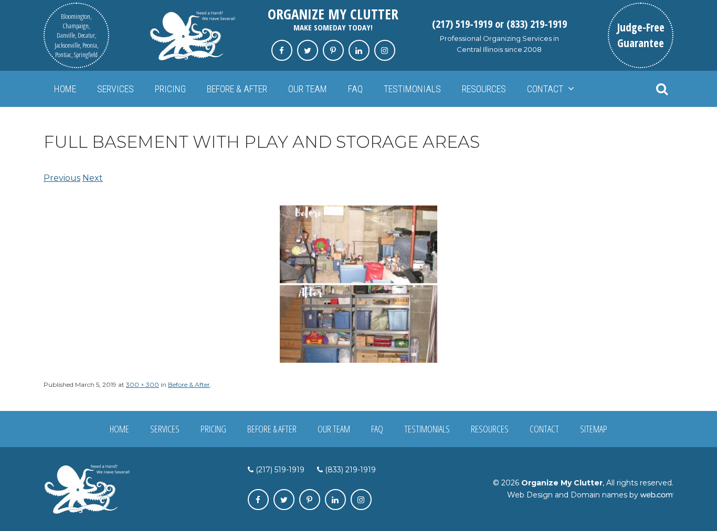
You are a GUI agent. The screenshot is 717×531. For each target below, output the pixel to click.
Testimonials (412, 88)
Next (92, 178)
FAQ (355, 88)
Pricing (170, 88)
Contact (545, 88)
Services (115, 88)
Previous (62, 178)
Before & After (237, 88)
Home (65, 88)
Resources (484, 88)
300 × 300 (142, 384)
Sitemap (593, 428)
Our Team (307, 88)
